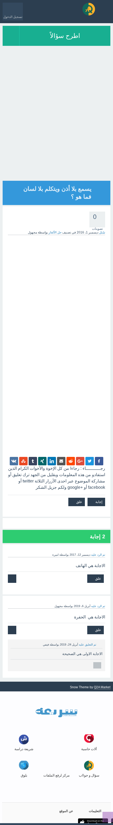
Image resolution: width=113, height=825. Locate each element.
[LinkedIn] (52, 461)
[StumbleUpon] (23, 461)
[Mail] (61, 461)
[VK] (14, 461)
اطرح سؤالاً (65, 35)
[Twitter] (89, 461)
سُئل (102, 232)
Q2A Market (102, 687)
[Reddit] (70, 461)
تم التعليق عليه (87, 644)
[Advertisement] (56, 124)
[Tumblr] (33, 461)
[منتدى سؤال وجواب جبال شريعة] (88, 9)
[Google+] (80, 461)
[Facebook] (99, 461)
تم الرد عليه (98, 554)
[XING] (42, 461)
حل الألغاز (55, 232)
